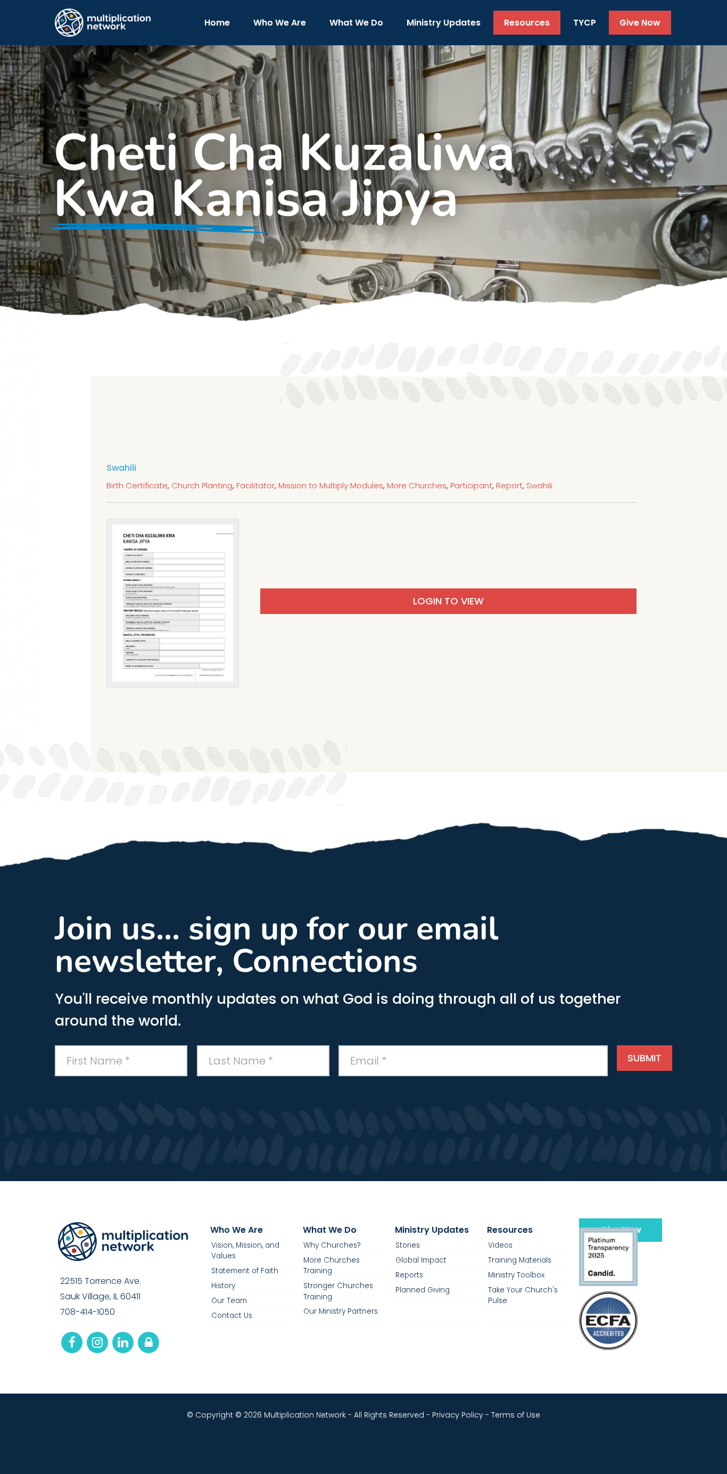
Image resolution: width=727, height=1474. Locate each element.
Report (509, 485)
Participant (471, 485)
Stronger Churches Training (338, 1291)
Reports (409, 1275)
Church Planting (202, 485)
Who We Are (236, 1230)
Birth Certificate (137, 485)
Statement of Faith (244, 1271)
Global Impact (421, 1260)
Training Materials (519, 1260)
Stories (407, 1245)
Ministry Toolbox (516, 1275)
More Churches (417, 485)
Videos (500, 1245)
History (223, 1286)
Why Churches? (332, 1245)
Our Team (229, 1301)
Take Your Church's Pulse (523, 1295)
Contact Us (231, 1316)
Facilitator (255, 485)
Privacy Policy (457, 1415)
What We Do (330, 1230)
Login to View (448, 601)
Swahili (539, 485)
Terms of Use (515, 1415)
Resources (510, 1230)
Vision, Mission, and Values (245, 1250)
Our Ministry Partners (340, 1311)
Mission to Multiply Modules (330, 485)
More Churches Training (331, 1265)
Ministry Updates (432, 1230)
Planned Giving (422, 1290)
